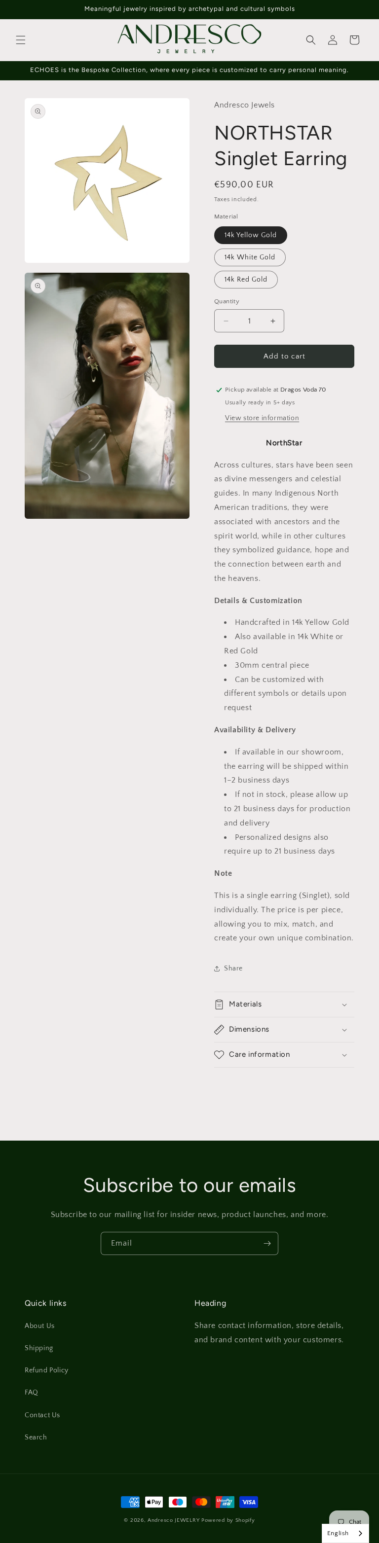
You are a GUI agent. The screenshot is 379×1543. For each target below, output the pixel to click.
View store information (262, 418)
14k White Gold (250, 257)
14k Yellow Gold (251, 235)
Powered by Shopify (228, 1520)
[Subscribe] (267, 1243)
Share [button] (233, 968)
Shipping (39, 1348)
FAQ (31, 1393)
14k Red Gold (246, 280)
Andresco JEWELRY (174, 1520)
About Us (40, 1326)
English (338, 1533)
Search (36, 1437)
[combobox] (345, 1533)
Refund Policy (47, 1370)
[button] (21, 40)
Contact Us (42, 1415)
